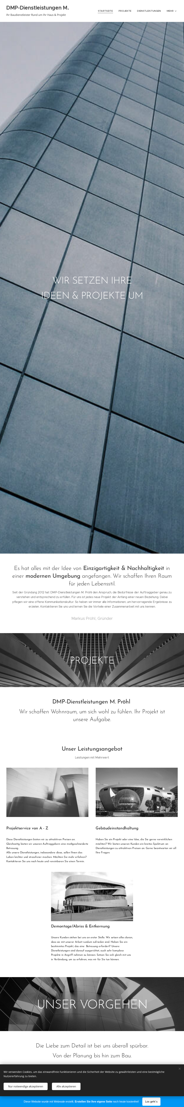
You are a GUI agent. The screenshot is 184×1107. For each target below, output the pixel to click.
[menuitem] (106, 10)
